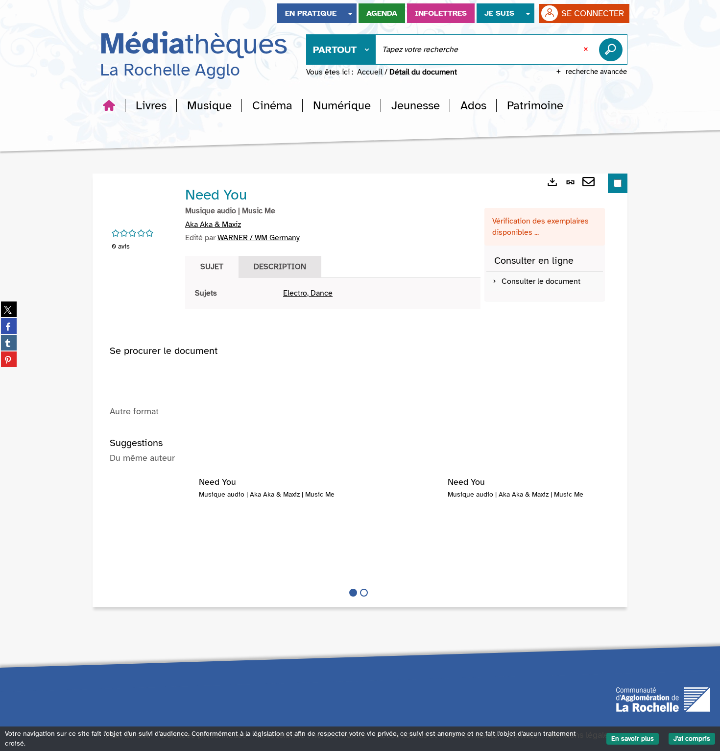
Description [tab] (280, 267)
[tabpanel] (333, 293)
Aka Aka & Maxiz (213, 224)
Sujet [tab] (211, 267)
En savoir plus (632, 738)
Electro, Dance (308, 293)
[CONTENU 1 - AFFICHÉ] (353, 593)
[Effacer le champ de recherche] (587, 49)
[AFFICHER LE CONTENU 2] (364, 593)
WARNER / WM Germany (258, 238)
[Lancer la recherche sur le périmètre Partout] (613, 49)
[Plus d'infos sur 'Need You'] (154, 497)
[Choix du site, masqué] (350, 13)
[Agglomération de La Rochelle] (663, 698)
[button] (151, 105)
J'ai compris (691, 738)
